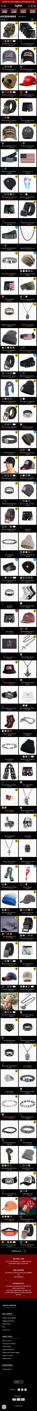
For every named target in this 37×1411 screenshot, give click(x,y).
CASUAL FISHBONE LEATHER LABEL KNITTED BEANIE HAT (27, 274)
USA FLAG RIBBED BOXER (27, 120)
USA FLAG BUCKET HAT (9, 682)
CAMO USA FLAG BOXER (9, 222)
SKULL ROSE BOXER (28, 785)
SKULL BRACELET (9, 555)
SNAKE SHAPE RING (9, 836)
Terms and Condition (9, 1344)
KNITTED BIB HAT (27, 887)
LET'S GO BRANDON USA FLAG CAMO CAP (9, 146)
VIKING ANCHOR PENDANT (27, 682)
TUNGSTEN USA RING (27, 427)
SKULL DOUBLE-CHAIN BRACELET (27, 1091)
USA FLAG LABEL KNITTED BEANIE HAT (27, 504)
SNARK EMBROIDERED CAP (28, 631)
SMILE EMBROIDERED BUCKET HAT (27, 708)
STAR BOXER (27, 529)
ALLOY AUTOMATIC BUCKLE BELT (9, 580)
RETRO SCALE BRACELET (9, 1142)
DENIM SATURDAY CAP (28, 912)
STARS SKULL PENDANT (27, 325)
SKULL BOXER (9, 631)
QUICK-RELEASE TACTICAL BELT (9, 44)
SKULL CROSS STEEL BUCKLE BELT (9, 708)
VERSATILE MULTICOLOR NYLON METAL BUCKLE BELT (9, 964)
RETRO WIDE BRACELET (9, 452)
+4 (14, 373)
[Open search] (29, 5)
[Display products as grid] (32, 20)
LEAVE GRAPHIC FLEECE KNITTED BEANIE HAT (9, 197)
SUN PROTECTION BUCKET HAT (9, 1015)
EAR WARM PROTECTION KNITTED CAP (9, 478)
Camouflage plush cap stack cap (27, 452)
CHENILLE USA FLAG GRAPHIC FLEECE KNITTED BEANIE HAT (27, 580)
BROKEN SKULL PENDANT (27, 810)
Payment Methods (8, 1349)
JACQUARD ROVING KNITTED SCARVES (9, 401)
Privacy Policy (6, 1346)
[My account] (32, 6)
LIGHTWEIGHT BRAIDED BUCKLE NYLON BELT (27, 1245)
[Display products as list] (35, 20)
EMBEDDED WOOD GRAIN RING (9, 325)
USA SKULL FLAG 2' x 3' (9, 657)
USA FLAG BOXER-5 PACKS (28, 44)
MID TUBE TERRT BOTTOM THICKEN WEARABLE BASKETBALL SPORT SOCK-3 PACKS (27, 606)
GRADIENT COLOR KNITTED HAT (9, 912)
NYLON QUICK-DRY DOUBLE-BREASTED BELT (9, 376)
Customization (7, 1369)
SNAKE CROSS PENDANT (9, 861)
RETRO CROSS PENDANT (27, 657)
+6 (14, 961)
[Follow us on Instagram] (22, 1389)
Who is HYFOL (6, 1341)
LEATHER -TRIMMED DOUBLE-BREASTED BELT (9, 529)
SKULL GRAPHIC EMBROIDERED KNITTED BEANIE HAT (27, 401)
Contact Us (5, 1330)
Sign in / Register (9, 1305)
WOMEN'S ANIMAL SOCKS (9, 734)
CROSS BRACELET (27, 734)
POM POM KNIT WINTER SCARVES (9, 1168)
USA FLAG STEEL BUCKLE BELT (27, 350)
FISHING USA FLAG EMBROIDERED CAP (27, 478)
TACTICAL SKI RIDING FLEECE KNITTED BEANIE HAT (9, 95)
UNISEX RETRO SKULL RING (28, 861)
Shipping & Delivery (8, 1321)
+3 (14, 41)
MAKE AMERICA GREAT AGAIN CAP (27, 95)
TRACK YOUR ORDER (9, 1318)
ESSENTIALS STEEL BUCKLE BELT (9, 171)
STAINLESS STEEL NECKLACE (27, 248)
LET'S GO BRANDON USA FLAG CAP (9, 69)
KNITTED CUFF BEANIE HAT (9, 350)
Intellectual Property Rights (10, 1352)
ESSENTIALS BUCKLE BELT (27, 222)
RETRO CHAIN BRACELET (9, 1117)
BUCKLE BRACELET (28, 1142)
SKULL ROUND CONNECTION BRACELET (9, 274)
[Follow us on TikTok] (25, 1389)
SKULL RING (28, 836)
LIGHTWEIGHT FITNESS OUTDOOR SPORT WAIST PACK (9, 1245)
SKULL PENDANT (27, 1066)
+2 (14, 424)
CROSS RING (9, 606)
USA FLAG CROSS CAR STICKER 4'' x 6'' (27, 197)
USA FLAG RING (9, 810)
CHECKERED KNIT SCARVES (9, 887)
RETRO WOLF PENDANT (27, 1015)
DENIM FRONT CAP (9, 1219)
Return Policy (6, 1324)
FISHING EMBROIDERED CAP (9, 989)
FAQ (3, 1327)
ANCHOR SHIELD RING (9, 1040)
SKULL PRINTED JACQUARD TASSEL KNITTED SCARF (9, 785)
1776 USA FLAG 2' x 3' (27, 171)
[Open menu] (2, 6)
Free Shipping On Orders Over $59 (18, 2)
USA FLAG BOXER (9, 299)
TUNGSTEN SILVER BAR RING (27, 1040)
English (17, 1381)
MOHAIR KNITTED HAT (27, 1168)
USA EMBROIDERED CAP (9, 936)
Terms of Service (7, 1355)
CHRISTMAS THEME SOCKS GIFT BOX (27, 1219)
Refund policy (6, 1358)
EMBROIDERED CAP (28, 1194)
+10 (14, 577)
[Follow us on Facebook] (19, 1389)
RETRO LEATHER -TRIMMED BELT (9, 427)
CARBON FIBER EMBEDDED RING (9, 504)
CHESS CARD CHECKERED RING (9, 1066)
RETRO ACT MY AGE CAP (27, 146)
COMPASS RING (9, 1091)
